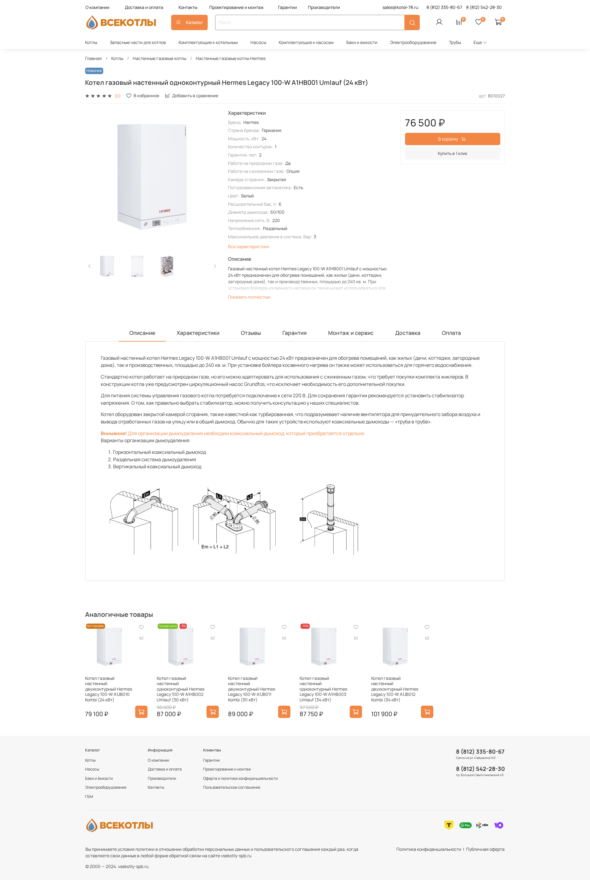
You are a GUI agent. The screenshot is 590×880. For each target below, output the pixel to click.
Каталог (194, 22)
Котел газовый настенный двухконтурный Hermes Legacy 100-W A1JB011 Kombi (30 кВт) (251, 689)
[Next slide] (210, 177)
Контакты (188, 7)
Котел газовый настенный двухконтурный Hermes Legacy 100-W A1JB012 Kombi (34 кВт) (394, 689)
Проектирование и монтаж (236, 7)
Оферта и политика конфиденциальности (240, 778)
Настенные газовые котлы (159, 58)
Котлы (91, 42)
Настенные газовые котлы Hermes (231, 58)
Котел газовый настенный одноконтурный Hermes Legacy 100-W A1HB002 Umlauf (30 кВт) (180, 689)
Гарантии (287, 7)
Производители (324, 7)
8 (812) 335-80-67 (480, 751)
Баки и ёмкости (99, 778)
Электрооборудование (413, 42)
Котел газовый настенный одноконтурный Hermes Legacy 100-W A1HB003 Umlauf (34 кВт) (323, 689)
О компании (97, 7)
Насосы (258, 42)
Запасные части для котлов (138, 42)
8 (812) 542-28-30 (480, 768)
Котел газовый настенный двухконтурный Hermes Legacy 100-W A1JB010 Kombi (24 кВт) (108, 689)
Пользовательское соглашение (231, 787)
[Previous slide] (93, 177)
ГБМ (89, 796)
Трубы (455, 42)
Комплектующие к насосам (306, 42)
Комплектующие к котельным (208, 42)
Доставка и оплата (144, 7)
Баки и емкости (361, 42)
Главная (93, 58)
